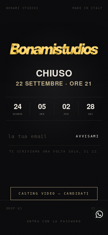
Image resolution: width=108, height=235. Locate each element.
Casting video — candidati (54, 194)
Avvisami (87, 136)
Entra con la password (54, 221)
